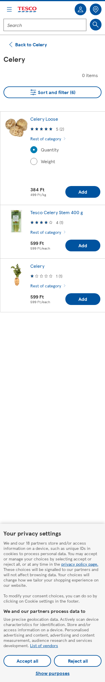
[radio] (33, 149)
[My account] (80, 9)
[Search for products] (96, 24)
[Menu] (9, 9)
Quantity (50, 150)
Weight (48, 161)
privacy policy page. (79, 564)
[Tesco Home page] (27, 9)
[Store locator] (96, 9)
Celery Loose (44, 118)
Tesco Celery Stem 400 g (56, 212)
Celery (37, 265)
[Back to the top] (55, 331)
